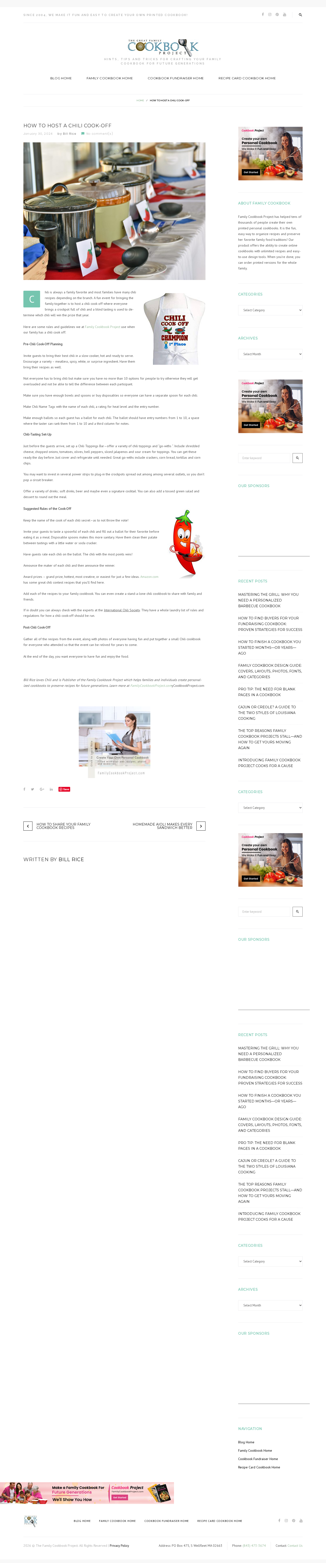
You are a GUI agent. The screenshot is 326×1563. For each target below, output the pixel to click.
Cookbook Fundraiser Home (176, 78)
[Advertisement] (274, 526)
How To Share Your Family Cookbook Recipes (63, 826)
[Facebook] (263, 14)
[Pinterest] (277, 14)
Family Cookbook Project (102, 327)
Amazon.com (149, 577)
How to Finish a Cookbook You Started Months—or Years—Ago (269, 647)
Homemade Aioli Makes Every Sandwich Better (162, 826)
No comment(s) (99, 134)
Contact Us (295, 1545)
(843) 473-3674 (254, 1545)
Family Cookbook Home (110, 78)
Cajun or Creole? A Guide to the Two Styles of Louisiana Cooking (267, 713)
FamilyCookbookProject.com (151, 685)
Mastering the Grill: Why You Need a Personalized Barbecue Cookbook (268, 600)
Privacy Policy (119, 1545)
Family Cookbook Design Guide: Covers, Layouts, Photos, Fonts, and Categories (270, 671)
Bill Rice (69, 134)
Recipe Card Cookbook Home (247, 78)
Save (66, 789)
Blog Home (61, 78)
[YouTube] (284, 14)
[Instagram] (269, 14)
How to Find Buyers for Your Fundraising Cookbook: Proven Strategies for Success (270, 624)
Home (140, 100)
